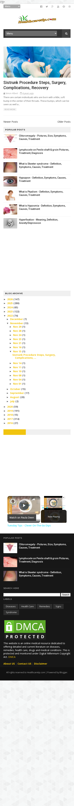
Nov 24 (17, 335)
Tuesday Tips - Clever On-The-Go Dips (23, 501)
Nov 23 (17, 339)
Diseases (11, 606)
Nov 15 (17, 351)
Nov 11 (17, 367)
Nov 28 (17, 330)
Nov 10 (17, 371)
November (17, 323)
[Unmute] (47, 508)
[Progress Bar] (53, 505)
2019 (10, 410)
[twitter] (47, 6)
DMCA (11, 657)
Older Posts (64, 121)
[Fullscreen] (63, 508)
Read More (9, 109)
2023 (10, 311)
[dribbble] (69, 6)
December (17, 319)
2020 (10, 406)
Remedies (44, 606)
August (15, 397)
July (12, 401)
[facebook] (41, 6)
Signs (58, 606)
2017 (10, 419)
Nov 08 (17, 375)
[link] (12, 501)
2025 (10, 303)
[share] (33, 499)
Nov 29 (17, 326)
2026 (10, 299)
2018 (10, 414)
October (15, 389)
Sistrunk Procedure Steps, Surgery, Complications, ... (34, 356)
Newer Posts (10, 121)
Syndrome (11, 612)
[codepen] (64, 6)
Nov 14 (17, 363)
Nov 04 (17, 379)
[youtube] (58, 6)
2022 (10, 315)
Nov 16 (17, 347)
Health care (27, 606)
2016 (10, 423)
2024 (10, 307)
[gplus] (52, 6)
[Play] (43, 508)
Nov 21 (17, 343)
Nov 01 (17, 383)
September (17, 393)
